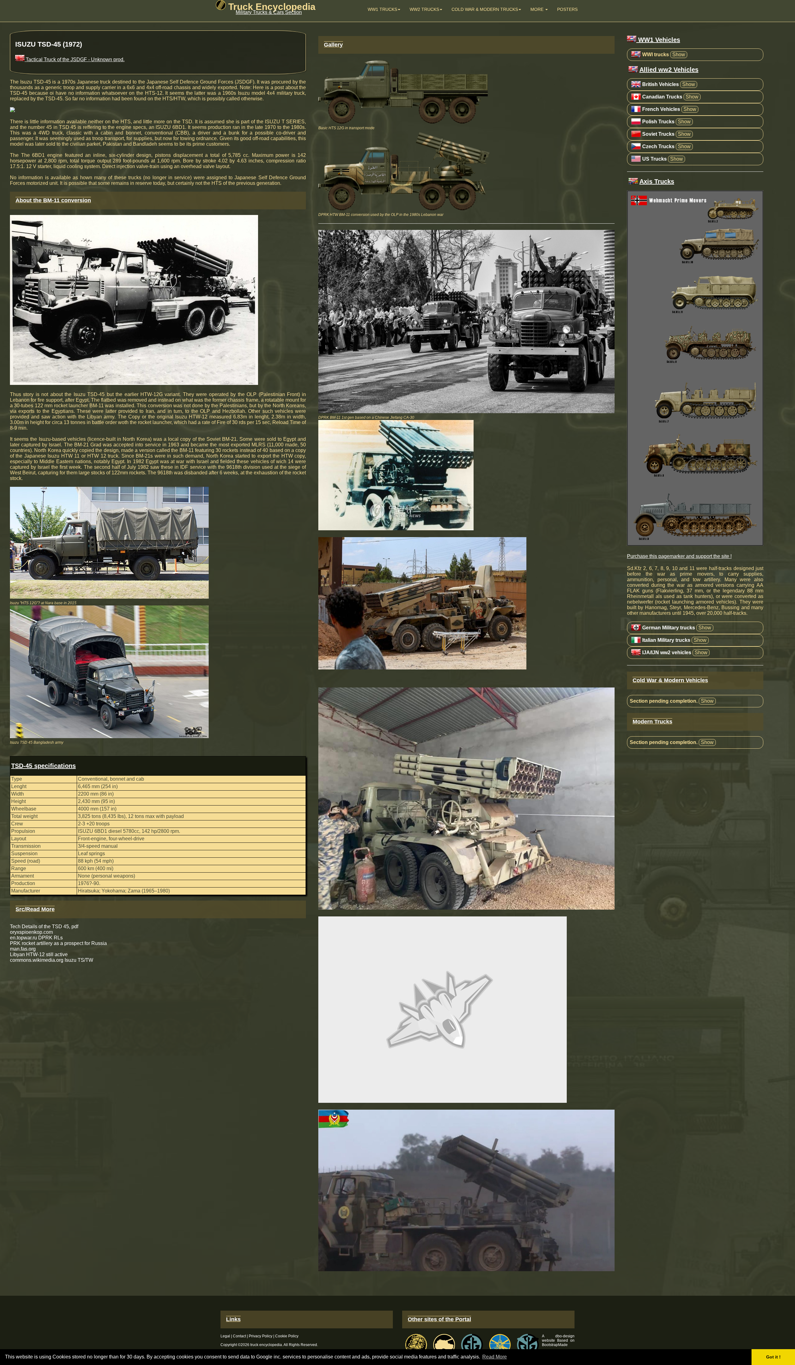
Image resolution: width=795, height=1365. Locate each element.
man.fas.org (23, 949)
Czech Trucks (658, 146)
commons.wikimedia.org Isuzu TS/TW (51, 960)
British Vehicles (660, 84)
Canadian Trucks (662, 96)
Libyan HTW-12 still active (39, 954)
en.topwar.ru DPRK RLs (36, 937)
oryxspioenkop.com (31, 932)
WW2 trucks (424, 9)
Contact (239, 1336)
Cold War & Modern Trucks (485, 9)
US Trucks (654, 159)
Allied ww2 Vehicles (668, 69)
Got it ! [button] (773, 1356)
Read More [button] (494, 1356)
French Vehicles (661, 109)
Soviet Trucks (658, 134)
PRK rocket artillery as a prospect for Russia (58, 943)
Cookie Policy (286, 1336)
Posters (567, 9)
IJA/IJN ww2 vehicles (666, 652)
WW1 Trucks (382, 9)
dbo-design (565, 1336)
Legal (225, 1336)
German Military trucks (668, 627)
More (537, 9)
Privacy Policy (260, 1336)
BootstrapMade (555, 1345)
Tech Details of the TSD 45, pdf (44, 926)
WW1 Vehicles (658, 39)
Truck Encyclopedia (271, 7)
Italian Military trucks (666, 640)
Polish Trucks (658, 121)
